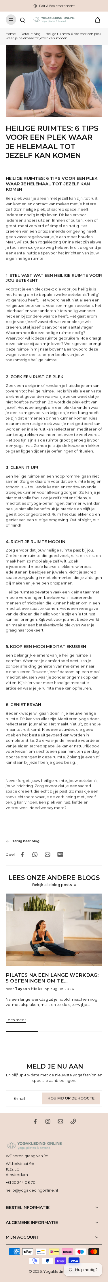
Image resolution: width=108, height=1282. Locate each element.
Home (11, 34)
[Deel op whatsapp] (35, 854)
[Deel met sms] (60, 854)
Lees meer (16, 1020)
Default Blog (30, 34)
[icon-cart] (96, 19)
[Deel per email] (47, 854)
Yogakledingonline (60, 1271)
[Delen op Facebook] (22, 854)
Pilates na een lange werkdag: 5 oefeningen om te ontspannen (52, 978)
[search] (22, 19)
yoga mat (23, 446)
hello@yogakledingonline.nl (32, 1190)
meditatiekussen (21, 677)
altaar (85, 592)
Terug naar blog (25, 841)
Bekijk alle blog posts (52, 885)
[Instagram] (47, 1121)
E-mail (19, 1098)
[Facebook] (35, 1121)
